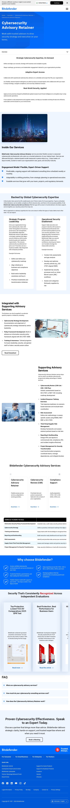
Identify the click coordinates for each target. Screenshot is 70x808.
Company (36, 790)
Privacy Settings (55, 790)
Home (3, 15)
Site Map (28, 790)
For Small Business (21, 757)
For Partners (50, 757)
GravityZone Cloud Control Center (11, 769)
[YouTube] (16, 783)
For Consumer (6, 757)
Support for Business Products (45, 769)
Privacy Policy (19, 790)
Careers (38, 774)
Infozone (38, 777)
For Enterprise (37, 757)
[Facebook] (3, 783)
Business (10, 15)
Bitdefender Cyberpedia (8, 771)
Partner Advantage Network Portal (11, 774)
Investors (39, 771)
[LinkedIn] (12, 783)
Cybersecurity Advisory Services (24, 15)
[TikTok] (25, 783)
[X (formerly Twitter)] (7, 783)
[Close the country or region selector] (67, 3)
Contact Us (45, 790)
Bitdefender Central (7, 766)
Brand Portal (5, 777)
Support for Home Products (44, 766)
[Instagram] (20, 783)
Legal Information (7, 790)
